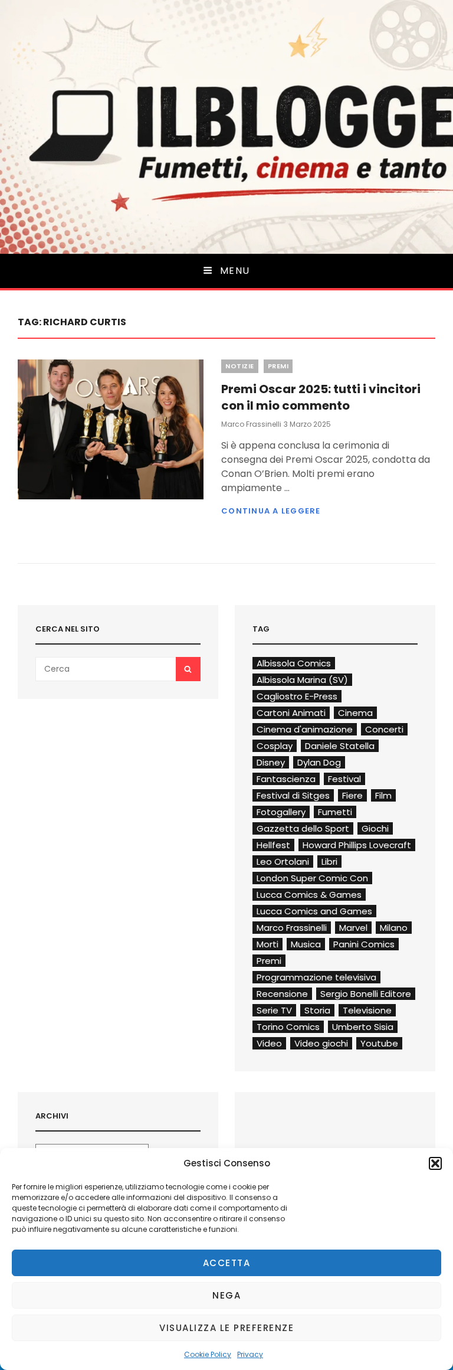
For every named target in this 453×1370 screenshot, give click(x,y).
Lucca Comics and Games (314, 911)
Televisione (367, 1010)
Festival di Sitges (293, 795)
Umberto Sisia (362, 1027)
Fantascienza (286, 779)
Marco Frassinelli (251, 424)
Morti (267, 944)
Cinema (355, 713)
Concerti (384, 729)
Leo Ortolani (283, 861)
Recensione (282, 994)
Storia (317, 1010)
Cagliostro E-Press (297, 696)
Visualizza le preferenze (226, 1328)
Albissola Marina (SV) (302, 679)
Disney (271, 762)
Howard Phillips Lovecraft (357, 845)
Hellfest (273, 845)
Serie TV (274, 1010)
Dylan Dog (319, 762)
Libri (329, 861)
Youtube (379, 1043)
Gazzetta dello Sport (303, 828)
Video (269, 1043)
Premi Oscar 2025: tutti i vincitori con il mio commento (321, 397)
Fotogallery (281, 812)
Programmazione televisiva (316, 977)
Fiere (352, 795)
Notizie (239, 366)
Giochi (375, 828)
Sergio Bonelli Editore (365, 994)
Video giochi (321, 1043)
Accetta (227, 1263)
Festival (344, 779)
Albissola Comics (294, 663)
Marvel (353, 927)
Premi (278, 366)
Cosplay (275, 746)
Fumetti (335, 812)
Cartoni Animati (291, 713)
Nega (226, 1295)
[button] (435, 1163)
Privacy (250, 1354)
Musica (306, 944)
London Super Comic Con (312, 878)
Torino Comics (288, 1027)
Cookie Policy (207, 1354)
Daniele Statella (340, 746)
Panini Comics (364, 944)
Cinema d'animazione (305, 729)
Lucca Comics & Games (309, 894)
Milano (394, 927)
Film (383, 795)
